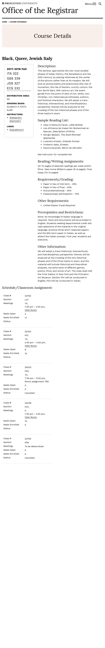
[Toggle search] (100, 4)
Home (4, 22)
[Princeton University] (20, 3)
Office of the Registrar (40, 10)
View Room (31, 310)
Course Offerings (18, 22)
